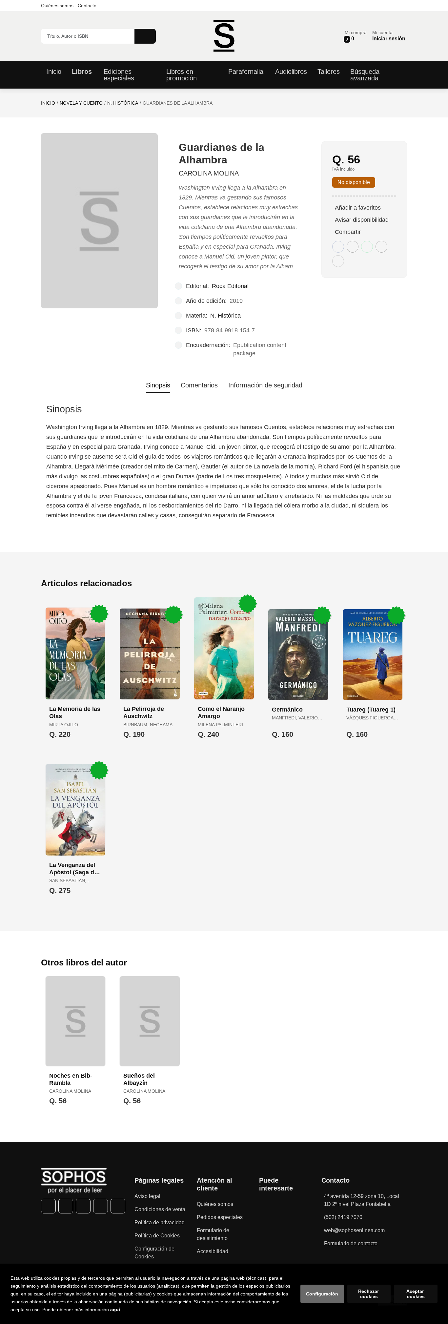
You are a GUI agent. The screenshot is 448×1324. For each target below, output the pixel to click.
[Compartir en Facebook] (338, 247)
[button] (355, 36)
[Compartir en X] (352, 247)
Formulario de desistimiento (213, 1234)
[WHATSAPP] (100, 1206)
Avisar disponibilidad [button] (362, 220)
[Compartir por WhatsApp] (367, 247)
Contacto (87, 5)
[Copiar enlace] (338, 261)
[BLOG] (118, 1206)
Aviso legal (147, 1196)
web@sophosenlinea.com (354, 1230)
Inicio (48, 103)
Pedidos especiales (220, 1217)
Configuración (322, 1293)
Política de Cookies (157, 1235)
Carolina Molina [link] (209, 173)
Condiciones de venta (159, 1209)
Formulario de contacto (350, 1243)
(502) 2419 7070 (343, 1217)
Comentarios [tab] (199, 385)
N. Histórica (122, 103)
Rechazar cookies (369, 1294)
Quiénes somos (57, 5)
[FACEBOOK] (48, 1206)
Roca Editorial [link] (230, 286)
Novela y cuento (81, 103)
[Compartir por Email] (381, 247)
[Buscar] (145, 36)
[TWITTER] (65, 1206)
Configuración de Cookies (154, 1252)
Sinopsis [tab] (158, 385)
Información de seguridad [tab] (265, 385)
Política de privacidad (159, 1222)
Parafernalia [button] (245, 71)
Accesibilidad (212, 1251)
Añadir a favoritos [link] (358, 207)
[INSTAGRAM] (83, 1206)
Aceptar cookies (415, 1294)
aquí (115, 1309)
